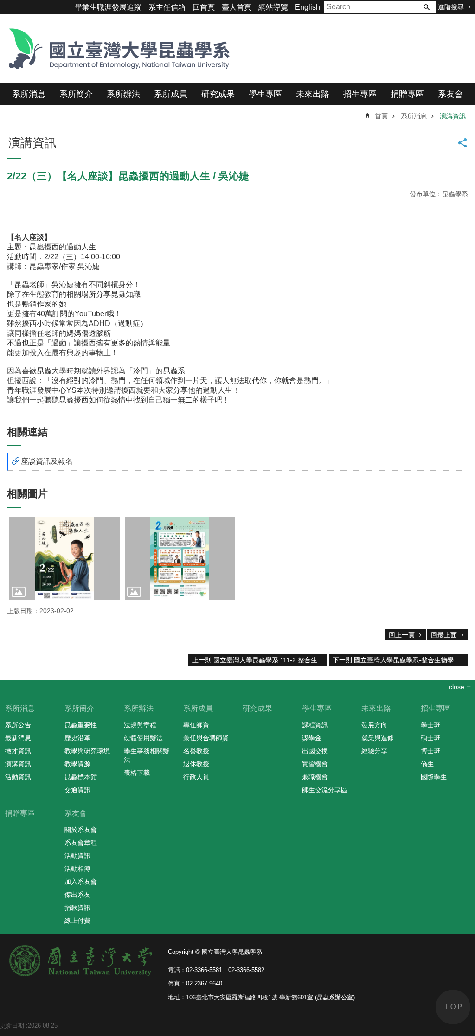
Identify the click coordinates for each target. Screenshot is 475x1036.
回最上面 (444, 635)
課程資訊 (315, 725)
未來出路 (312, 94)
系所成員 (170, 94)
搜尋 (426, 7)
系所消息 (28, 94)
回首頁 (204, 7)
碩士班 (430, 738)
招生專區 (360, 94)
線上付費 (77, 920)
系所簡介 (76, 94)
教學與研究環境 (87, 751)
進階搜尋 (451, 7)
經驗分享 (374, 751)
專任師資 (196, 725)
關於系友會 (80, 829)
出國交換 (315, 751)
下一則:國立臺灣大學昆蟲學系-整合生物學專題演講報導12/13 (400, 660)
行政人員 (196, 776)
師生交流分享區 (324, 789)
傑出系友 (77, 894)
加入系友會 (80, 881)
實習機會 (315, 763)
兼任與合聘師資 (206, 738)
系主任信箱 (167, 7)
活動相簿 (77, 868)
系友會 (450, 94)
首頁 (381, 116)
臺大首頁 (236, 7)
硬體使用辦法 (143, 738)
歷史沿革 (77, 738)
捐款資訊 (77, 907)
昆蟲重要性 (80, 725)
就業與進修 (377, 738)
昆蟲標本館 (80, 776)
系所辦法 (123, 94)
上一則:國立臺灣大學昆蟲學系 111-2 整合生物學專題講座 (259, 660)
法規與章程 (140, 725)
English (307, 7)
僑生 (427, 763)
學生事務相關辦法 (146, 755)
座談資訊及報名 (47, 461)
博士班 (430, 751)
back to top (453, 1007)
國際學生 (434, 776)
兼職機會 (315, 776)
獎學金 (311, 738)
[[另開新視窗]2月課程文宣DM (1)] (180, 558)
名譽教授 (196, 751)
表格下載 (137, 772)
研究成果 (218, 94)
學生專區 (265, 94)
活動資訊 (18, 776)
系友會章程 (80, 842)
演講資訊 (453, 116)
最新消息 (18, 738)
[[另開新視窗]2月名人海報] (64, 558)
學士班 (430, 725)
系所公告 (18, 725)
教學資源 (77, 763)
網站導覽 (273, 7)
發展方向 (374, 725)
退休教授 (196, 763)
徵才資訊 (18, 751)
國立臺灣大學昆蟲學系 (116, 49)
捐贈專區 (407, 94)
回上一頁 (402, 635)
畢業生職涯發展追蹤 (108, 7)
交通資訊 (77, 789)
